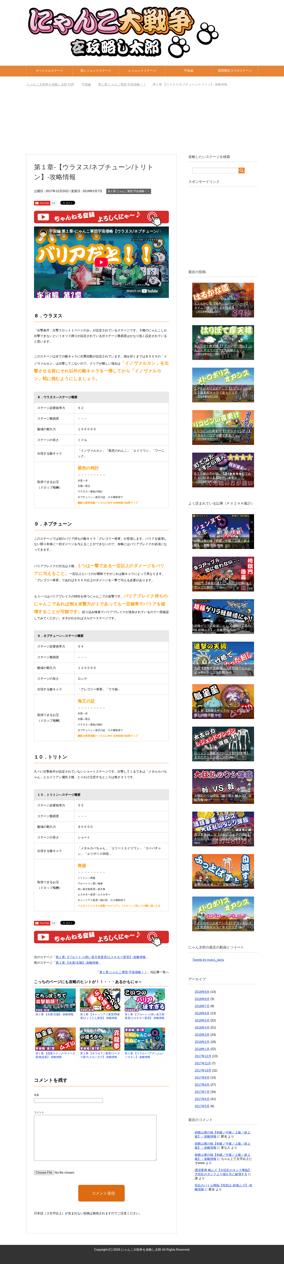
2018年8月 (202, 999)
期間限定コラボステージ (235, 70)
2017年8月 (202, 1084)
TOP (53, 84)
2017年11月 (203, 1063)
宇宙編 (188, 70)
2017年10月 (203, 1070)
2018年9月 (202, 991)
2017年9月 (202, 1077)
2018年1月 (202, 1049)
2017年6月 (202, 1099)
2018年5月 (202, 1020)
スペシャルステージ (49, 70)
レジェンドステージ (142, 70)
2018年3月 (202, 1034)
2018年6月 (202, 1013)
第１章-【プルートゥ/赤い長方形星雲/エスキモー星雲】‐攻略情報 (101, 957)
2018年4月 (202, 1027)
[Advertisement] (142, 121)
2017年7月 (202, 1091)
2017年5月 (202, 1106)
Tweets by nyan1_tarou (208, 959)
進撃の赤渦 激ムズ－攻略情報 (214, 884)
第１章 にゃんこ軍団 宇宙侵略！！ (129, 191)
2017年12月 (203, 1056)
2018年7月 (202, 1006)
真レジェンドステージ (95, 70)
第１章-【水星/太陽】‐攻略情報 (77, 962)
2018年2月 (202, 1041)
